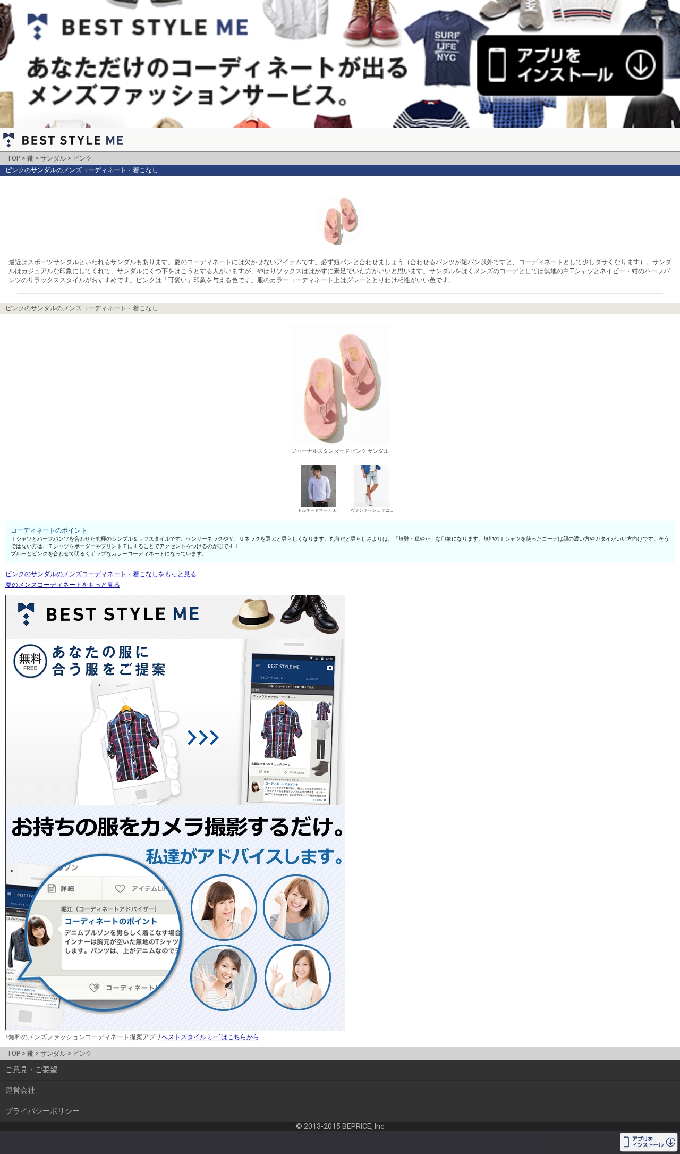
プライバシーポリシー (42, 1111)
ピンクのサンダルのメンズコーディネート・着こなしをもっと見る (101, 574)
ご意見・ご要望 (31, 1069)
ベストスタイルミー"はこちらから (210, 1037)
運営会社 (20, 1090)
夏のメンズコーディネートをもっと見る (62, 584)
